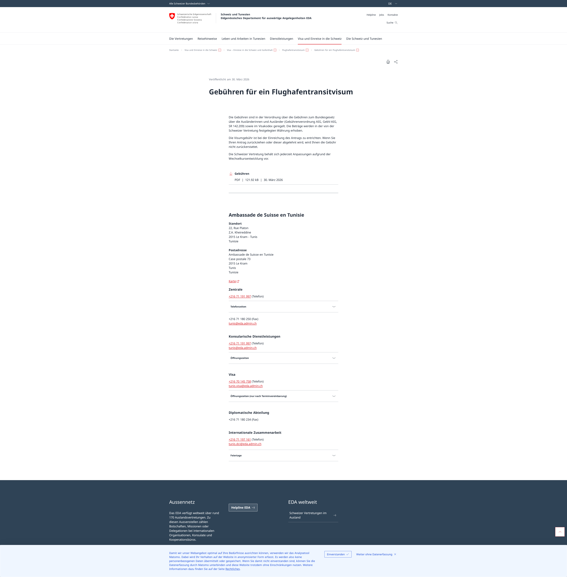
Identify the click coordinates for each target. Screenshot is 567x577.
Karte (232, 281)
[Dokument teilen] (396, 62)
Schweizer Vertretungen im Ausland (308, 515)
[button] (181, 38)
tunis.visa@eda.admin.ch (246, 386)
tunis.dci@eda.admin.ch (245, 444)
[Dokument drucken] (388, 62)
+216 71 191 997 (240, 296)
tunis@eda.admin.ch (243, 323)
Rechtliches (232, 569)
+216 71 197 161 (240, 439)
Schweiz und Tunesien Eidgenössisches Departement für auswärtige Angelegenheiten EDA (266, 16)
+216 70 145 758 (240, 381)
